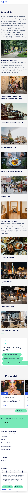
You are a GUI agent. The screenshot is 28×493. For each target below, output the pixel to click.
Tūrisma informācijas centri (11, 358)
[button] (21, 2)
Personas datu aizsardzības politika (9, 453)
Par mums (3, 436)
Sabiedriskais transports (10, 354)
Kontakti (3, 439)
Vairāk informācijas (6, 489)
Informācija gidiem (5, 446)
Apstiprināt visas (7, 486)
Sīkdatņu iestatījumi (5, 449)
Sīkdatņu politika (5, 442)
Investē (2, 460)
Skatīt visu (20, 410)
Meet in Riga (4, 464)
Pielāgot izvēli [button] (18, 486)
